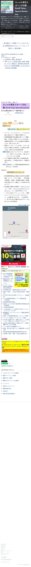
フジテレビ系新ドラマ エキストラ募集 (14, 318)
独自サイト (6, 125)
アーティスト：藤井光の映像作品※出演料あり (8, 286)
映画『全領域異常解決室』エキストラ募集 (15, 316)
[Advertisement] (15, 85)
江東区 (2, 56)
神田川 (2, 551)
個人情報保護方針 (6, 559)
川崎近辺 (2, 549)
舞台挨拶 (15, 350)
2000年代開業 (15, 66)
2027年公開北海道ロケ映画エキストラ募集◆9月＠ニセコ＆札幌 (16, 323)
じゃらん (15, 123)
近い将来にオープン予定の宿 (9, 20)
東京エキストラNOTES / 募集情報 (17, 266)
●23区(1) (5, 391)
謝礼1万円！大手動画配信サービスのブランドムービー (8, 281)
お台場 (6, 59)
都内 (6, 550)
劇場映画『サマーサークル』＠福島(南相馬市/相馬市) (16, 313)
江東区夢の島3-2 (19, 113)
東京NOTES (5, 553)
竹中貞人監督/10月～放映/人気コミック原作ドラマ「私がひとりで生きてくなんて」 (16, 320)
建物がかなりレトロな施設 (11, 380)
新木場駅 (14, 68)
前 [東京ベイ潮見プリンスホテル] (16, 43)
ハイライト (6, 383)
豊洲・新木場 (16, 59)
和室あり (14, 64)
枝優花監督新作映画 (9, 302)
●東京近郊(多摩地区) (9, 394)
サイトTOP (3, 554)
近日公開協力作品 (6, 350)
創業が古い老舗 (7, 378)
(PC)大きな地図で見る (24, 205)
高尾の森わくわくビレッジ (15, 172)
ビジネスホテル (25, 66)
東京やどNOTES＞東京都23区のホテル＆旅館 (12, 54)
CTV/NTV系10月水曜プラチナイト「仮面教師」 (16, 295)
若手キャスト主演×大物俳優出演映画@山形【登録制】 (16, 304)
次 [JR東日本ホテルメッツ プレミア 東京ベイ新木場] (16, 47)
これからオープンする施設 (11, 373)
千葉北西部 (3, 547)
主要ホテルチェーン (9, 386)
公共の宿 (8, 68)
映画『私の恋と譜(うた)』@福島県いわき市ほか (16, 329)
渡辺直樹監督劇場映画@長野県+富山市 (15, 332)
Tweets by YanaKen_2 (7, 366)
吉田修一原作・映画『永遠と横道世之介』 (15, 334)
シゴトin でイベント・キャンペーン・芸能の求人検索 (16, 344)
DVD (3, 351)
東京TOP (3, 546)
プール (9, 64)
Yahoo (5, 123)
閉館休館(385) (7, 388)
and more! (4, 339)
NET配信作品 (22, 350)
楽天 (21, 123)
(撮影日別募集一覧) (11, 271)
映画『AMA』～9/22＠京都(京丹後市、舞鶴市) (16, 292)
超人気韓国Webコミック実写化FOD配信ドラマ (8, 275)
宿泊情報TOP (3, 544)
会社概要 (3, 557)
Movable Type (26, 564)
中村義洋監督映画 (8, 307)
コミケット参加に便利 (14, 61)
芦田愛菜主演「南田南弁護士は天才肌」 (15, 290)
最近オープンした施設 (9, 375)
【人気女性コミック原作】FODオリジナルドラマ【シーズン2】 (16, 309)
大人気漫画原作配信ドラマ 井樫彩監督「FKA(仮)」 (14, 299)
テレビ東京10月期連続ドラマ (12, 326)
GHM (23, 61)
